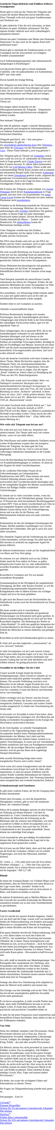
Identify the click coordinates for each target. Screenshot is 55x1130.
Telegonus (47, 145)
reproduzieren (23, 200)
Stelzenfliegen (24, 222)
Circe (2, 150)
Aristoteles (39, 155)
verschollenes (10, 145)
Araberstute (48, 172)
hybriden (24, 211)
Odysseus (19, 147)
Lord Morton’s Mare (22, 167)
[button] (27, 1125)
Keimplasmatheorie (33, 191)
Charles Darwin (34, 161)
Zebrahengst (20, 175)
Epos (34, 145)
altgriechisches (24, 145)
